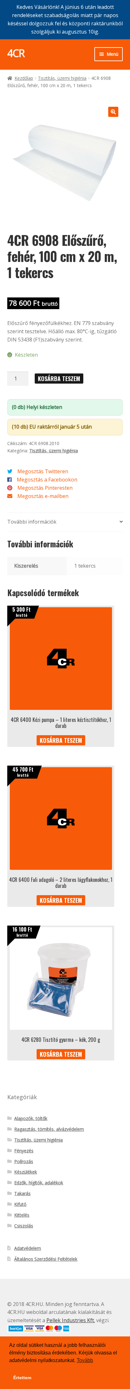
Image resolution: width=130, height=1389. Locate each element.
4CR (16, 53)
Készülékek (25, 1172)
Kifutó (20, 1204)
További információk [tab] (31, 521)
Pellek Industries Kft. (70, 1320)
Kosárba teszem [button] (61, 740)
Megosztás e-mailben (42, 496)
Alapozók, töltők (30, 1118)
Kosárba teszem (59, 378)
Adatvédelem (27, 1248)
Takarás (22, 1193)
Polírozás (23, 1161)
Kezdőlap (24, 78)
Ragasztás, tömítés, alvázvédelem (49, 1129)
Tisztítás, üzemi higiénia (62, 78)
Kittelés (21, 1215)
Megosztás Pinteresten (45, 487)
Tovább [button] (85, 1360)
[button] (113, 112)
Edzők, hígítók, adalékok (38, 1183)
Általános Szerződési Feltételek (45, 1259)
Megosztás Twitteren (42, 471)
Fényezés (23, 1151)
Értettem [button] (22, 1377)
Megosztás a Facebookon (47, 479)
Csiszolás (23, 1226)
